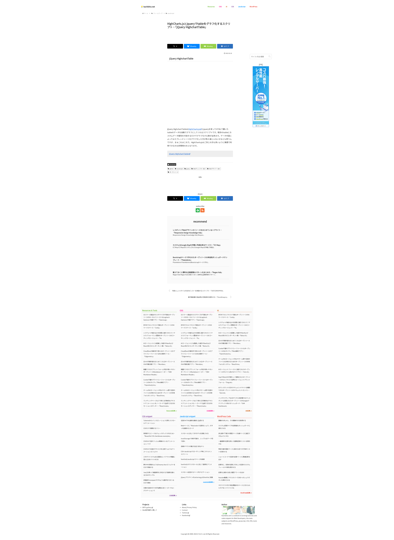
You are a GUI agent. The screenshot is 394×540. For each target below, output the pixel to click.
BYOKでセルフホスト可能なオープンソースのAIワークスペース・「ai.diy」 (158, 326)
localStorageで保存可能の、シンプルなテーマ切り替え (197, 439)
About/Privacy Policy (189, 507)
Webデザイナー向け (214, 169)
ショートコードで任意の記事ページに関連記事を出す (234, 458)
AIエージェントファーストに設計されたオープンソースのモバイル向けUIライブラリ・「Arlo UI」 (234, 370)
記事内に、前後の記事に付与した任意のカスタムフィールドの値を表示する (234, 465)
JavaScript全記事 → (208, 482)
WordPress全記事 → (246, 493)
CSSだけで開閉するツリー (151, 428)
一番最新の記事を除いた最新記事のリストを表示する (234, 442)
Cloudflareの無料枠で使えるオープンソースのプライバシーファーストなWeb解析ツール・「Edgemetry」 (159, 353)
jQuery (188, 169)
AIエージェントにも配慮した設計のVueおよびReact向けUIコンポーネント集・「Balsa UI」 (158, 344)
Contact (185, 510)
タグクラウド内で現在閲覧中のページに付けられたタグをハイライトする (234, 486)
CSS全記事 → (173, 495)
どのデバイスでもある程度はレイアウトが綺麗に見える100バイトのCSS (159, 458)
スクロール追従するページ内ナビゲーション (195, 472)
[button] (269, 56)
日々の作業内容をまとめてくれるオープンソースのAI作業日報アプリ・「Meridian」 (159, 362)
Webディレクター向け (199, 169)
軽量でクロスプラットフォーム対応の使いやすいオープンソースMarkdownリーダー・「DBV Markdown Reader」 (159, 372)
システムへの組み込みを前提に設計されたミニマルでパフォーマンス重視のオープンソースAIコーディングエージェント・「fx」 (159, 335)
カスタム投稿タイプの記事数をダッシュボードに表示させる (234, 426)
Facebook (185, 515)
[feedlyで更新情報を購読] (198, 210)
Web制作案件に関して (149, 510)
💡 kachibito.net (148, 6)
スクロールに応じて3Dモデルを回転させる (195, 433)
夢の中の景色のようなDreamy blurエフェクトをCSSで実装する (159, 465)
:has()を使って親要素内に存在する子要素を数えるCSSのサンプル (159, 473)
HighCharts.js (194, 129)
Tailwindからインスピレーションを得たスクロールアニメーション (159, 421)
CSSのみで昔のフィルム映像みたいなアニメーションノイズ (159, 442)
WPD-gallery (146, 507)
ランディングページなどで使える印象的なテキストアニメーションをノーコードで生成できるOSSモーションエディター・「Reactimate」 (159, 403)
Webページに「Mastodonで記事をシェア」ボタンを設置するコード (197, 426)
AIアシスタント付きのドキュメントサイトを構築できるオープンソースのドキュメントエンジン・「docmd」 (234, 390)
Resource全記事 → (171, 411)
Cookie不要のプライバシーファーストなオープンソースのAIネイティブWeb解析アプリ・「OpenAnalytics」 (159, 382)
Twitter (184, 513)
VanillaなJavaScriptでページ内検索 (193, 459)
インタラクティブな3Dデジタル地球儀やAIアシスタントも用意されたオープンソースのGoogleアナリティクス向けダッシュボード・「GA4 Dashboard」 (234, 402)
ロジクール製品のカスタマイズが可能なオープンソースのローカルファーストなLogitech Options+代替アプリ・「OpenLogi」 (159, 317)
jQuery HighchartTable (178, 153)
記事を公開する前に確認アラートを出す (231, 472)
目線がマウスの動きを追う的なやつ (192, 446)
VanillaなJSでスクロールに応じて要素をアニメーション (196, 465)
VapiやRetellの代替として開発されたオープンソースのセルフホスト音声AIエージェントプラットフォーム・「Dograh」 (234, 379)
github (171, 169)
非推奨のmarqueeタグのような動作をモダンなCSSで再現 (158, 481)
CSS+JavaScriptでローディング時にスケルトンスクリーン (196, 452)
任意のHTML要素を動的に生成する (192, 420)
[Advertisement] (200, 35)
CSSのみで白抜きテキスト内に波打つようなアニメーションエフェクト (159, 450)
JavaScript (173, 164)
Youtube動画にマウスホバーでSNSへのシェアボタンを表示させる (234, 478)
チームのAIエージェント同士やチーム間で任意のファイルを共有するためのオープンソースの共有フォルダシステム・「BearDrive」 (159, 393)
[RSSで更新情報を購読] (202, 210)
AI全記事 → (249, 411)
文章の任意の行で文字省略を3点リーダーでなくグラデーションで (158, 489)
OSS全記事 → (210, 411)
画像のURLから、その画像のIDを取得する (232, 420)
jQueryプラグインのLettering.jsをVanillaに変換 (197, 477)
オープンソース (174, 172)
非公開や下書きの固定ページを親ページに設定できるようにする (234, 434)
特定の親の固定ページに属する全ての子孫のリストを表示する (234, 450)
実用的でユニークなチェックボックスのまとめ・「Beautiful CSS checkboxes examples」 (159, 434)
